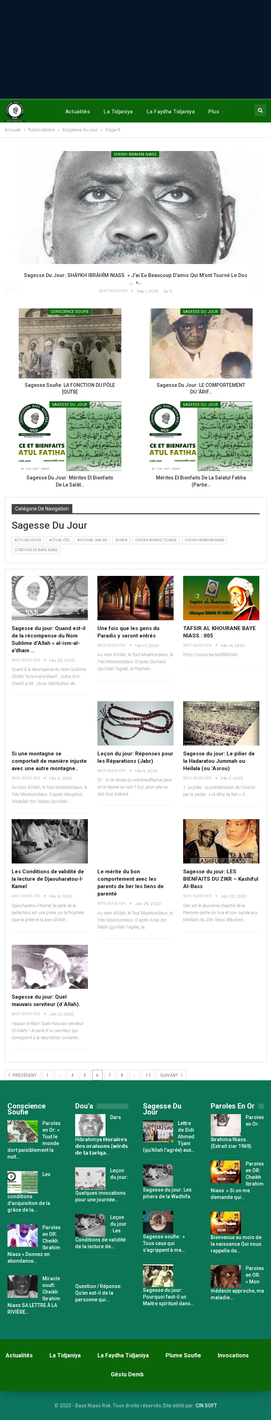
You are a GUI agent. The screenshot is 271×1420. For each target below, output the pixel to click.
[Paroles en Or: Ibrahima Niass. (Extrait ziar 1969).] (226, 1125)
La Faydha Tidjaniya (171, 111)
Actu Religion (27, 540)
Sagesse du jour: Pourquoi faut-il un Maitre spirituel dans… (168, 1296)
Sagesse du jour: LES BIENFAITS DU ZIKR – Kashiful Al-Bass (220, 879)
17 (148, 1075)
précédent (24, 1075)
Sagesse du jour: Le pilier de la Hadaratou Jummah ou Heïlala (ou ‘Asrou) (219, 761)
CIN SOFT (206, 1405)
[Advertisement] (135, 49)
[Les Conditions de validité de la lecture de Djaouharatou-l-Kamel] (50, 841)
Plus (214, 111)
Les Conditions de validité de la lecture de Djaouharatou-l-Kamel (48, 879)
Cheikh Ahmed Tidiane (156, 540)
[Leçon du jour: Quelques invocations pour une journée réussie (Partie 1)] (90, 1178)
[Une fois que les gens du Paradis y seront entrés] (135, 598)
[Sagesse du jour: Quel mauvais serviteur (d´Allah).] (50, 967)
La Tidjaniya (118, 111)
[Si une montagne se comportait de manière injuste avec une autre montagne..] (50, 723)
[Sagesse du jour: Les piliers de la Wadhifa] (158, 1175)
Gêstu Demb (127, 1374)
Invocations (233, 1355)
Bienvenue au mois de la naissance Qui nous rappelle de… (236, 1244)
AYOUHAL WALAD (92, 540)
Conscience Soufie (69, 311)
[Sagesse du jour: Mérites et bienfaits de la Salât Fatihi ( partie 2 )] (70, 436)
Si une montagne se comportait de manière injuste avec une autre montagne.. (49, 761)
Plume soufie (183, 1355)
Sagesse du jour (69, 404)
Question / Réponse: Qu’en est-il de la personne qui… (98, 1292)
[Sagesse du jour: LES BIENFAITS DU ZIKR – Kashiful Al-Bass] (221, 841)
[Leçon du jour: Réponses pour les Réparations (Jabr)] (135, 723)
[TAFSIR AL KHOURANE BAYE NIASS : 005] (221, 598)
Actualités (77, 111)
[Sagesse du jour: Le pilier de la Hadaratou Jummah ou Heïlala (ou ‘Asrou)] (221, 723)
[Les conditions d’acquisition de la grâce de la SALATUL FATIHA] (22, 1182)
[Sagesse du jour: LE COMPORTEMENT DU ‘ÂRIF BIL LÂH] (201, 343)
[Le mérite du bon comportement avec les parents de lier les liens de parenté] (135, 841)
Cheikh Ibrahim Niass (135, 154)
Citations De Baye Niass (36, 550)
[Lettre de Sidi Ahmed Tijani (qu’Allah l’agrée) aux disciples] (158, 1131)
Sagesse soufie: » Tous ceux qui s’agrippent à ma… (164, 1243)
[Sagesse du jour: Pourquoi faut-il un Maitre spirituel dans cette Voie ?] (158, 1275)
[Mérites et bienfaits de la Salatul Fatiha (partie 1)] (201, 436)
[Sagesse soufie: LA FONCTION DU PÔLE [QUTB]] (70, 343)
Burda (121, 540)
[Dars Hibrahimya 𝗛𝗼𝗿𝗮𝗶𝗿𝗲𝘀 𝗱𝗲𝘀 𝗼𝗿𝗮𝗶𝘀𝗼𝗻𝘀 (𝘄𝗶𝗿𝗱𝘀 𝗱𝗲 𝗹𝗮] (90, 1125)
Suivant (169, 1075)
